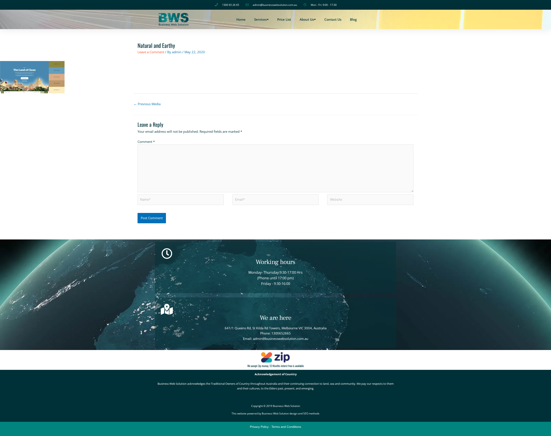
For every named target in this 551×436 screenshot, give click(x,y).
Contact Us (332, 19)
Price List (284, 19)
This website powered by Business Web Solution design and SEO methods (275, 413)
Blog (353, 19)
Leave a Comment (151, 52)
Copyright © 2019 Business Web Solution (275, 406)
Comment (146, 141)
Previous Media (147, 104)
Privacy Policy (259, 426)
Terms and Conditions (286, 426)
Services (260, 19)
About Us (307, 19)
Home (241, 19)
